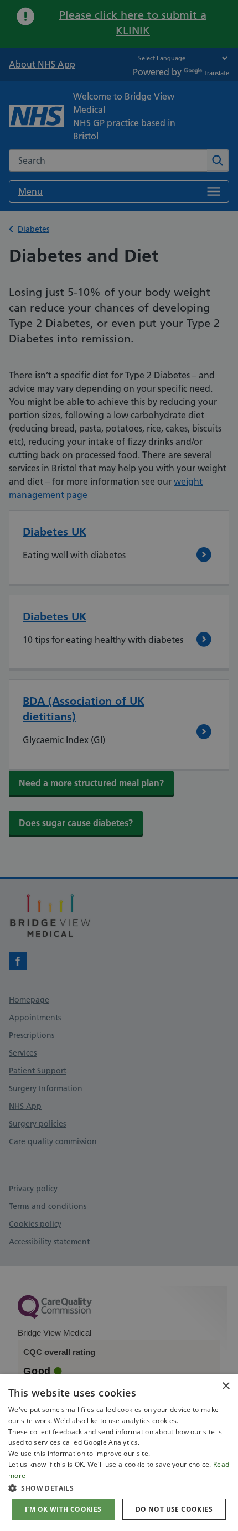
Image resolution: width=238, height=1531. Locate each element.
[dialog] (119, 1452)
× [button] (225, 1386)
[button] (119, 1487)
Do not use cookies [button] (174, 1509)
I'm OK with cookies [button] (63, 1509)
